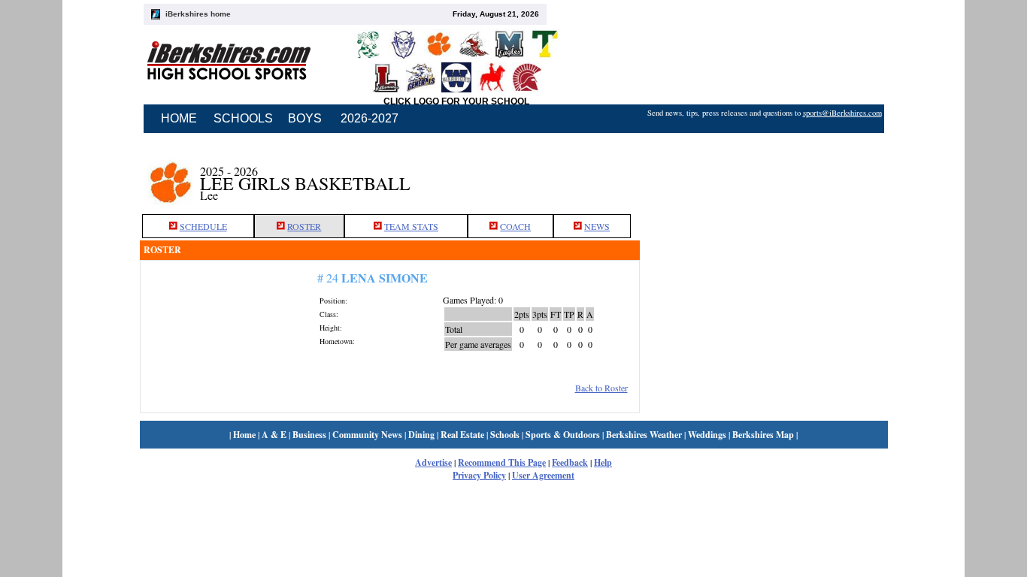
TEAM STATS (411, 226)
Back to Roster (601, 388)
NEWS (597, 226)
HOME (179, 118)
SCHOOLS (243, 118)
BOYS (305, 118)
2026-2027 (369, 118)
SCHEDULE (203, 226)
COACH (515, 226)
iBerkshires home (198, 14)
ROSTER (304, 226)
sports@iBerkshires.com (842, 112)
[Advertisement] (764, 175)
